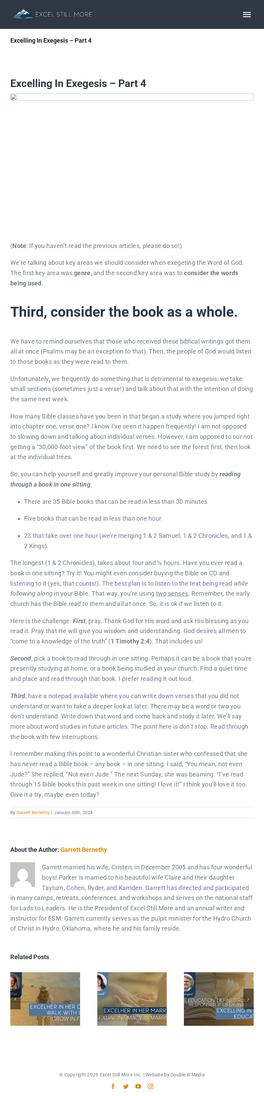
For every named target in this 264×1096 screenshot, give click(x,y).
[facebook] (113, 1086)
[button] (15, 999)
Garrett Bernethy (33, 812)
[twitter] (126, 1086)
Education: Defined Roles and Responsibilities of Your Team (219, 999)
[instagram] (150, 1086)
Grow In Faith (45, 999)
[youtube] (138, 1086)
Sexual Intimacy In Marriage (132, 999)
